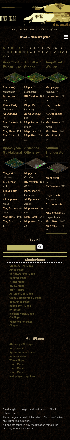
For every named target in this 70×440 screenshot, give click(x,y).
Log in (35, 6)
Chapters (14, 325)
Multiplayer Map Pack (22, 376)
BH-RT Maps (16, 289)
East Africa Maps (19, 301)
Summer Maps (17, 277)
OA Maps (14, 317)
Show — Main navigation (35, 37)
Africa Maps (16, 269)
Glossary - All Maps (21, 266)
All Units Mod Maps (21, 293)
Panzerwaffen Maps (20, 321)
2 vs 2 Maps (16, 368)
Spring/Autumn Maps (22, 273)
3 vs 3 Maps (16, 372)
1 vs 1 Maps (16, 364)
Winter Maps (16, 281)
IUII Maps (15, 309)
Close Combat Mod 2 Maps (25, 297)
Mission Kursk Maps (21, 313)
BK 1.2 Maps (16, 285)
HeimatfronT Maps (20, 305)
